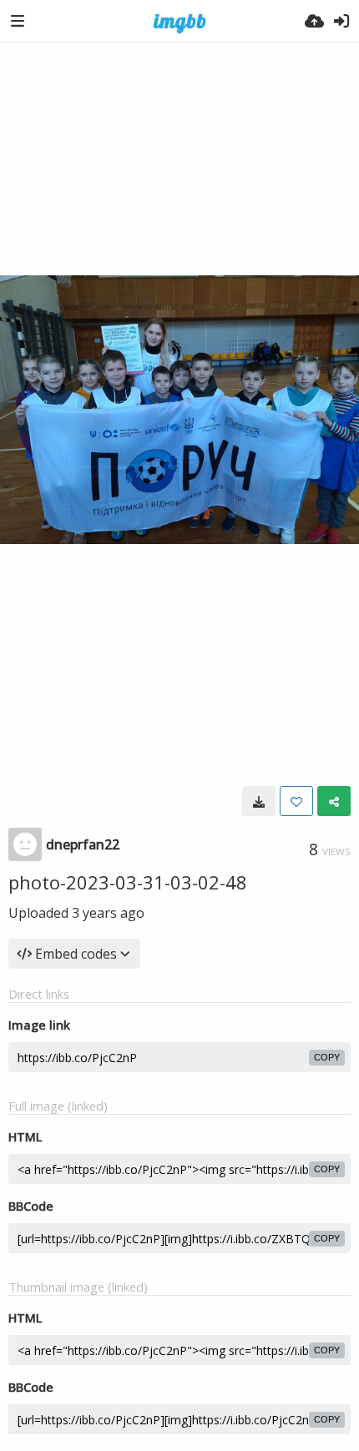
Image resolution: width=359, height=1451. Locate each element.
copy (327, 1057)
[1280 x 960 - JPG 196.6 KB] (259, 801)
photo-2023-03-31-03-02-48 (127, 881)
